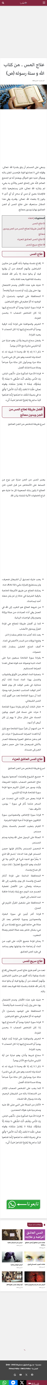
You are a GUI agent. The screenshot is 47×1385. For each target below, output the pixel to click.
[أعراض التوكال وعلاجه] (12, 1256)
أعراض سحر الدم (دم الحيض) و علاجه (35, 1285)
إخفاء (31, 218)
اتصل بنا (35, 1368)
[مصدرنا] (23, 3)
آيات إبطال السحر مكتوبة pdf (15, 1285)
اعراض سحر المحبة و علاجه (15, 1243)
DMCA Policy (25, 1368)
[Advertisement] (23, 31)
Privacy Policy (14, 1368)
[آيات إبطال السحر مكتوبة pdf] (12, 1276)
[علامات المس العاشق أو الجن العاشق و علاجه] (34, 1234)
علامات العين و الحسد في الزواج (36, 1264)
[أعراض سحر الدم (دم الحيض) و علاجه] (34, 1276)
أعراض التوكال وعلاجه (17, 1265)
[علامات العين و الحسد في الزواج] (34, 1256)
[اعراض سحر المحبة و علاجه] (12, 1234)
